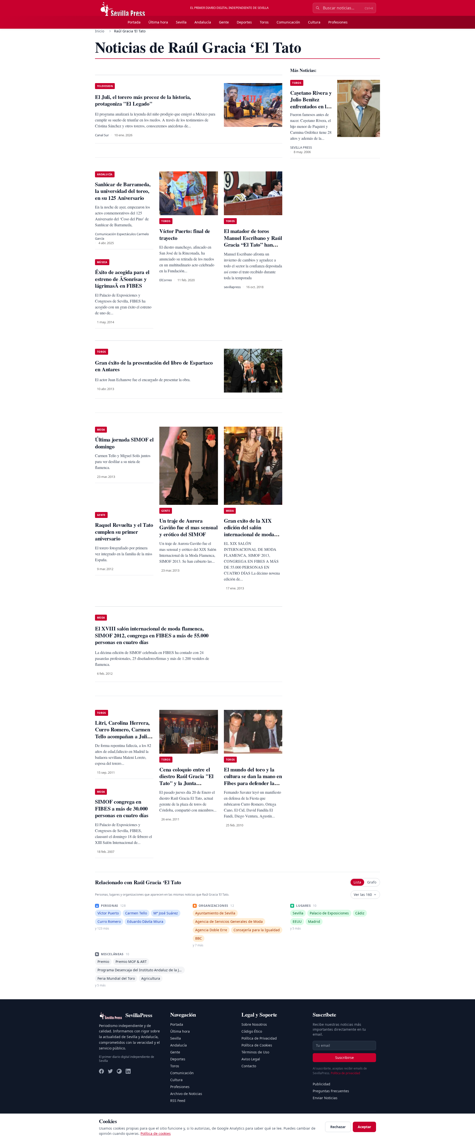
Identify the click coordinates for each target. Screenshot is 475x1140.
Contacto (248, 1066)
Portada (134, 22)
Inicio (99, 31)
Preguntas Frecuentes (331, 1091)
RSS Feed (177, 1100)
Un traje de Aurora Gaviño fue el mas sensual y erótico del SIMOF (188, 527)
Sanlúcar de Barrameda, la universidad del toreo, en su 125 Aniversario (123, 191)
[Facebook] (101, 1071)
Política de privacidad (345, 1073)
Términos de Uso (255, 1052)
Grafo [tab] (371, 882)
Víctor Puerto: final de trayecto (184, 234)
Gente (224, 22)
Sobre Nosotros (254, 1024)
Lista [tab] (357, 882)
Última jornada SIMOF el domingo (124, 442)
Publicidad (321, 1084)
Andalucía (202, 22)
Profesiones (338, 22)
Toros (264, 22)
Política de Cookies (256, 1045)
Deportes (244, 22)
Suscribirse (344, 1057)
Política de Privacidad (259, 1038)
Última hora (158, 22)
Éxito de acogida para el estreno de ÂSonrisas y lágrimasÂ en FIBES (122, 279)
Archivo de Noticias (186, 1093)
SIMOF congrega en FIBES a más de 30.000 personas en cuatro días (121, 808)
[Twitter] (110, 1071)
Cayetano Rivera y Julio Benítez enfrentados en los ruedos (311, 103)
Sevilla (181, 22)
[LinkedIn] (128, 1071)
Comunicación (288, 22)
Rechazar (338, 1126)
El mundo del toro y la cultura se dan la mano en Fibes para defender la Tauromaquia (253, 779)
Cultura (314, 22)
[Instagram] (119, 1071)
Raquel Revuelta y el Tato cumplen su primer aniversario (124, 531)
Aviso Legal (250, 1059)
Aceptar (364, 1126)
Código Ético (251, 1031)
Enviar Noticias (325, 1097)
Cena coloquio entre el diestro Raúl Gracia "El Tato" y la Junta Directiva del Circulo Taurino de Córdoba (186, 783)
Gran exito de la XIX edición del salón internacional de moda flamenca (249, 530)
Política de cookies (156, 1133)
